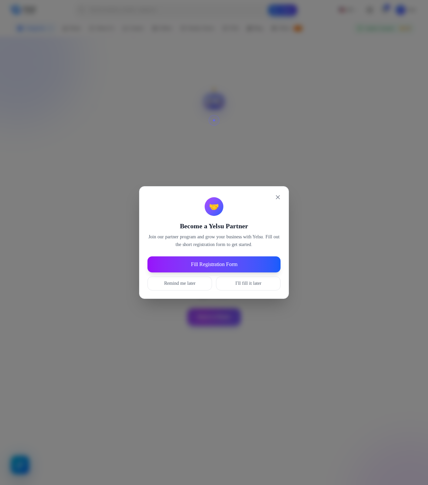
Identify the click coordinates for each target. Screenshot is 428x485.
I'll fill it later (248, 283)
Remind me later (180, 283)
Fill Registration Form (214, 264)
